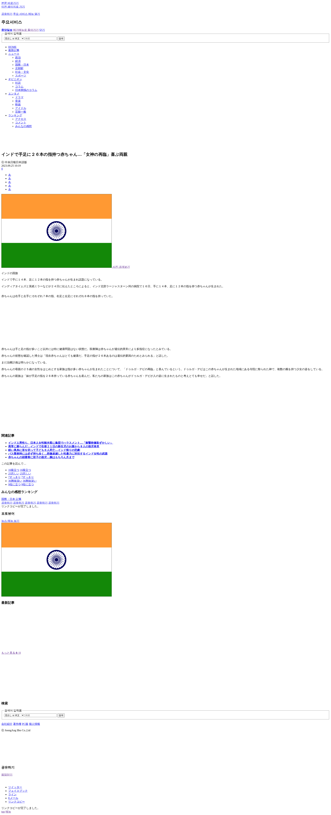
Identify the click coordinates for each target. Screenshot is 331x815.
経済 (18, 61)
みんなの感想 (23, 126)
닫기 (42, 29)
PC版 (25, 723)
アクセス (20, 119)
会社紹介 (6, 723)
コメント (20, 122)
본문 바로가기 (10, 3)
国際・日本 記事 (11, 499)
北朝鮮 (19, 68)
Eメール (13, 798)
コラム (19, 86)
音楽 (18, 100)
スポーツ (20, 75)
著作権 (17, 723)
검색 (61, 38)
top (3, 811)
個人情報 (34, 723)
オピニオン (15, 79)
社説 (18, 82)
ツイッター (15, 787)
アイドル (20, 108)
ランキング (15, 115)
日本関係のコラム (26, 90)
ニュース (13, 53)
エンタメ (13, 93)
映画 (18, 104)
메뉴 (8, 811)
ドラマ (19, 97)
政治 (18, 57)
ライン (12, 794)
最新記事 (13, 50)
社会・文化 (22, 71)
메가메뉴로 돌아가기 (26, 29)
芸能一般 (20, 111)
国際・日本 (22, 64)
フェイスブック (18, 790)
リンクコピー (16, 801)
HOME (12, 46)
